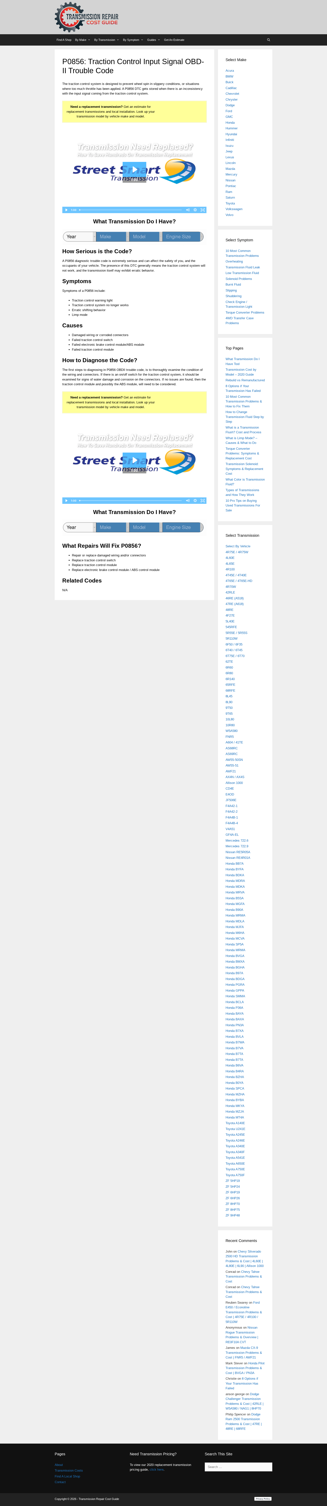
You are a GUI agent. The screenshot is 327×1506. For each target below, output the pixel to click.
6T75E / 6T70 (235, 656)
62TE (229, 661)
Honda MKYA (235, 1106)
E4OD (230, 794)
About (59, 1465)
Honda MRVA (235, 892)
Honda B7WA (235, 1042)
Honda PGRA (235, 984)
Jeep (229, 151)
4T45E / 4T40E (236, 575)
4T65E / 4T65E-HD (239, 581)
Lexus (230, 157)
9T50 (229, 708)
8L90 (229, 702)
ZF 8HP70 (233, 1204)
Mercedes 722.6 (237, 840)
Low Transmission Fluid (242, 273)
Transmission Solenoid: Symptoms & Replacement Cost (244, 468)
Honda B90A (234, 910)
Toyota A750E (235, 1169)
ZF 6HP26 (233, 1198)
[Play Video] (66, 210)
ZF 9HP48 (233, 1215)
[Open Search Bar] (268, 40)
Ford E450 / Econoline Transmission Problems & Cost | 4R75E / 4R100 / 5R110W (244, 1312)
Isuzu (229, 146)
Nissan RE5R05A (238, 852)
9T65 (229, 713)
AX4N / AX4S (235, 777)
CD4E (230, 788)
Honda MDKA (235, 887)
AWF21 (231, 771)
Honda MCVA (235, 938)
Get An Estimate (174, 39)
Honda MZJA (235, 1111)
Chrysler (232, 99)
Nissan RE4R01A (238, 858)
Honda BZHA (235, 1077)
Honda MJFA (235, 927)
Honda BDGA (235, 979)
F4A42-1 (231, 806)
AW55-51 (232, 765)
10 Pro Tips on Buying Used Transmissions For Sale (243, 505)
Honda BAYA (235, 1013)
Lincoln (231, 163)
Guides (151, 39)
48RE (229, 610)
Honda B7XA (235, 1031)
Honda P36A (234, 1008)
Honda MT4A (235, 1117)
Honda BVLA (235, 1036)
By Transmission (104, 39)
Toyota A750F (235, 1175)
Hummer (232, 128)
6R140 (230, 679)
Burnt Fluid (233, 284)
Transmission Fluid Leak (243, 267)
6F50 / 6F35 (234, 644)
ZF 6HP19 (233, 1192)
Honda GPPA (235, 990)
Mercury (231, 174)
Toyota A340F (235, 1152)
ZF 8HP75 (233, 1210)
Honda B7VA (234, 1048)
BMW (229, 76)
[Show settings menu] (195, 210)
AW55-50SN (234, 760)
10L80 (230, 719)
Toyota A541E (235, 1158)
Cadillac (231, 88)
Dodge (230, 105)
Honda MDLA (235, 921)
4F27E (230, 615)
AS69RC (232, 754)
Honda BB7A (235, 863)
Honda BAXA (235, 1019)
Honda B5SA (235, 898)
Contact (60, 1482)
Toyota (230, 203)
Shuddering (233, 296)
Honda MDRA (235, 881)
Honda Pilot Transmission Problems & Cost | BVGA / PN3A (245, 1368)
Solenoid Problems (239, 279)
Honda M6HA (235, 933)
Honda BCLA (235, 1002)
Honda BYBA (235, 1100)
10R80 (230, 725)
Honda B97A (234, 973)
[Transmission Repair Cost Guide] (86, 17)
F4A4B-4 (232, 823)
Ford (229, 111)
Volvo (229, 215)
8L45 (229, 696)
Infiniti (230, 140)
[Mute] (188, 210)
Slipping (231, 290)
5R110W (231, 638)
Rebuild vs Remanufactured (245, 380)
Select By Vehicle (238, 546)
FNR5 (230, 737)
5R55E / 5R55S (236, 633)
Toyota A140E (235, 1123)
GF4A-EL (232, 834)
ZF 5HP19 (233, 1181)
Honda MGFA (235, 904)
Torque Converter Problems (245, 312)
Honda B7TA (234, 1054)
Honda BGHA (235, 967)
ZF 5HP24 (233, 1186)
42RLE (230, 592)
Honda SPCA (235, 1088)
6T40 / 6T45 (234, 650)
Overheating (234, 261)
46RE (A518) (235, 598)
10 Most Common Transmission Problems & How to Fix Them (244, 401)
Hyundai (231, 134)
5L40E (230, 621)
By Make (80, 39)
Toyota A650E (235, 1163)
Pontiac (231, 186)
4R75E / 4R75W (237, 552)
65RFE (230, 685)
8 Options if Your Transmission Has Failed (242, 1383)
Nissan (230, 180)
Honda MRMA (235, 915)
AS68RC (232, 748)
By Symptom (131, 39)
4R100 (230, 569)
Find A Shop (64, 39)
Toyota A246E (235, 1140)
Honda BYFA (235, 869)
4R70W (231, 587)
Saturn (230, 197)
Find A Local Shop (67, 1476)
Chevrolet (232, 94)
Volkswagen (234, 209)
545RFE (231, 627)
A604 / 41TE (234, 742)
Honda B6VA (234, 1065)
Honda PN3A (235, 1025)
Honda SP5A (235, 944)
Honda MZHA (235, 1094)
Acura (230, 70)
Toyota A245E (235, 1134)
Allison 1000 (234, 783)
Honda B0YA (234, 1083)
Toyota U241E (235, 1129)
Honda (230, 122)
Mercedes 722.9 (237, 846)
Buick (230, 82)
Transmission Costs (69, 1470)
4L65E (230, 563)
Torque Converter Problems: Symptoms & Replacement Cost (242, 453)
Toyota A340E (235, 1146)
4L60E (230, 558)
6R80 (229, 673)
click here (157, 1469)
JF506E (231, 800)
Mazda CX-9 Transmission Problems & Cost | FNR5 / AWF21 (244, 1352)
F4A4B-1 (232, 817)
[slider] (131, 210)
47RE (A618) (235, 604)
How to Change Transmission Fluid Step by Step (245, 416)
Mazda (230, 169)
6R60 (229, 667)
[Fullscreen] (203, 210)
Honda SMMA (235, 996)
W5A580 (231, 731)
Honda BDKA (235, 875)
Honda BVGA (235, 956)
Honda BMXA (235, 961)
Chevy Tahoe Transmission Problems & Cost (244, 1276)
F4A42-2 (231, 811)
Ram (229, 192)
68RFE (230, 690)
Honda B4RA (235, 1071)
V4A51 (230, 829)
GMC (229, 117)
